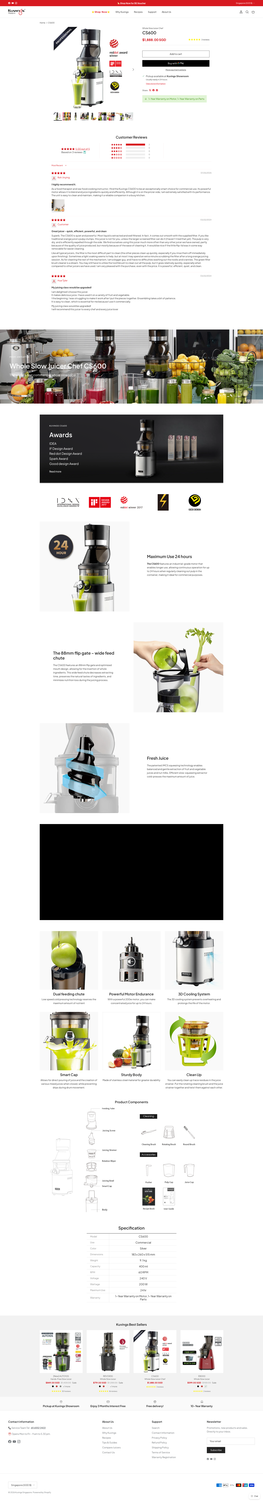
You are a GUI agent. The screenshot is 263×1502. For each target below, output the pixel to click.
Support (152, 11)
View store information (156, 83)
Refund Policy (159, 1442)
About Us (166, 11)
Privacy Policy (159, 1437)
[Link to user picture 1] (58, 205)
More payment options (176, 70)
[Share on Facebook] (153, 90)
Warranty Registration (164, 1457)
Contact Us (108, 1452)
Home (42, 22)
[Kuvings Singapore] (16, 12)
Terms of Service (161, 1452)
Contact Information (163, 1432)
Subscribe (216, 1450)
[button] (116, 145)
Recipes (138, 11)
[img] (58, 172)
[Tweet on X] (150, 90)
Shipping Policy (160, 1447)
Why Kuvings (122, 11)
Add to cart (176, 53)
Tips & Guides (109, 1442)
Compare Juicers (111, 1447)
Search (156, 1427)
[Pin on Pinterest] (157, 90)
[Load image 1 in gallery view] (95, 68)
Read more (55, 471)
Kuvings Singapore (23, 1492)
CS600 (51, 22)
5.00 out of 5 (82, 148)
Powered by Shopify (42, 1492)
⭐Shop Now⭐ (101, 11)
